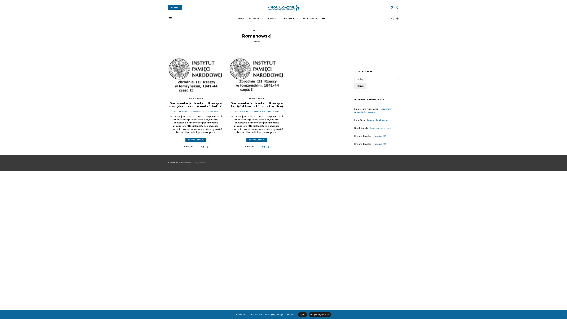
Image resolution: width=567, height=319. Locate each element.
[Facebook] (392, 7)
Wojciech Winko (180, 111)
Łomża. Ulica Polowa (377, 120)
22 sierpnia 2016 (196, 111)
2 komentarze (212, 111)
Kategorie (255, 18)
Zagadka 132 (379, 136)
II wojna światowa (196, 98)
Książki (272, 18)
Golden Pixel (173, 163)
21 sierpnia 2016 (258, 111)
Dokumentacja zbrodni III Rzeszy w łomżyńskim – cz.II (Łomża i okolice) (196, 104)
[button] (397, 18)
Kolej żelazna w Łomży (381, 128)
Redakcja (289, 18)
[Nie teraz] (563, 314)
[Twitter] (397, 7)
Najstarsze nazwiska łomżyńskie (372, 111)
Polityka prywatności (320, 314)
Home (241, 18)
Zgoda (303, 314)
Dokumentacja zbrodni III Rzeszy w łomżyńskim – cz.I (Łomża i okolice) (256, 104)
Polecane (308, 18)
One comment (273, 111)
